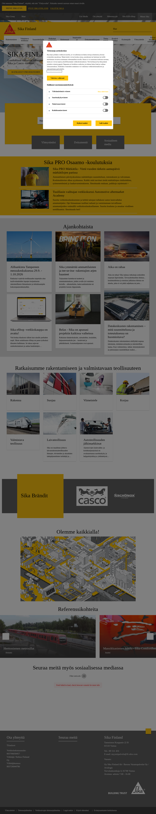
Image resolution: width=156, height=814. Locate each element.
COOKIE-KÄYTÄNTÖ (54, 71)
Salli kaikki (103, 123)
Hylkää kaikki (82, 123)
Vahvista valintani (57, 78)
